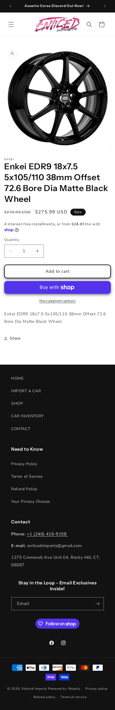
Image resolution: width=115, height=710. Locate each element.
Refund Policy (24, 489)
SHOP (17, 403)
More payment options (57, 301)
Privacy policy (96, 689)
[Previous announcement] (10, 6)
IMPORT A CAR (26, 391)
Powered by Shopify (64, 689)
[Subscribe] (97, 603)
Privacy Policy (24, 464)
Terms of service (74, 697)
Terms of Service (27, 476)
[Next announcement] (105, 6)
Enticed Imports (34, 689)
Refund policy (44, 697)
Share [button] (15, 338)
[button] (11, 24)
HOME (17, 378)
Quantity (11, 239)
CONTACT (20, 428)
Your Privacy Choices (30, 501)
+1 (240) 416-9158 (47, 534)
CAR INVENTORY (27, 416)
